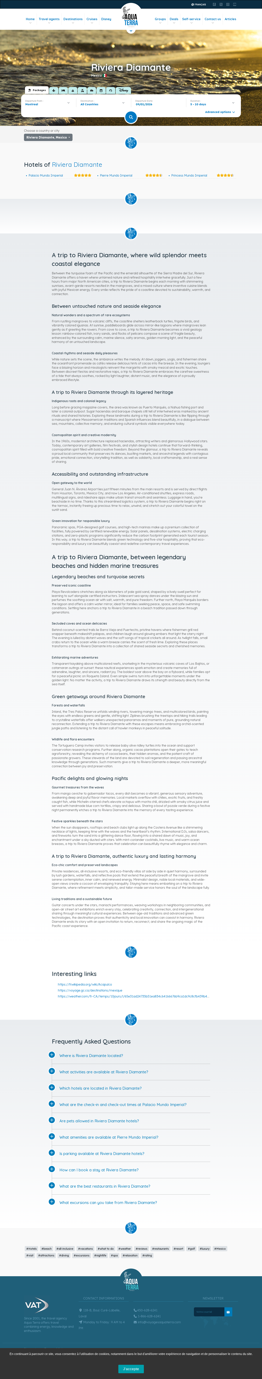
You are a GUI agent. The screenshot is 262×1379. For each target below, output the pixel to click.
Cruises (92, 19)
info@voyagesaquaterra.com (159, 1322)
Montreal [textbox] (31, 104)
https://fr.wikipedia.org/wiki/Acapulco (85, 984)
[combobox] (48, 104)
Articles (230, 19)
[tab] (37, 90)
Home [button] (30, 19)
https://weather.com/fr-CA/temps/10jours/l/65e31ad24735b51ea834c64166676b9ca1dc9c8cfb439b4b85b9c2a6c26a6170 (147, 996)
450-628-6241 (147, 1310)
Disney (106, 19)
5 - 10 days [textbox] (198, 104)
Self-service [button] (191, 19)
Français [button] (200, 4)
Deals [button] (174, 19)
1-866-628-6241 (149, 1316)
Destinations (72, 19)
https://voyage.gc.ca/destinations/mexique (90, 990)
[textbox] (90, 104)
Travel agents (49, 19)
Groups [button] (160, 19)
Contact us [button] (213, 19)
